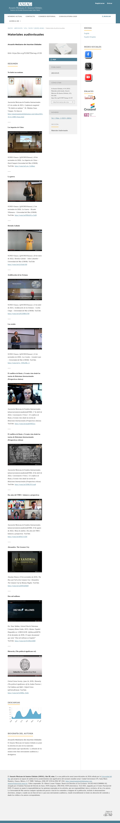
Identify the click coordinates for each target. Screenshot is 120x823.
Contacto (30, 16)
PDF (54, 59)
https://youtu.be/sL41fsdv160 (17, 264)
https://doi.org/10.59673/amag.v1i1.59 (27, 53)
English (86, 33)
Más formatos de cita (61, 102)
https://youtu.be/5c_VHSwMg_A (19, 363)
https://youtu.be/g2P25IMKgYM (18, 314)
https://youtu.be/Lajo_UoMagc (25, 166)
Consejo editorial (47, 16)
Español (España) (90, 37)
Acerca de (14, 21)
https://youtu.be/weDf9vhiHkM (18, 586)
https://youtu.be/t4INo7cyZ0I (17, 537)
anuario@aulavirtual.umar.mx (18, 783)
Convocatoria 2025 (68, 16)
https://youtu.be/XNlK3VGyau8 (25, 484)
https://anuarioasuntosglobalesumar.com (79, 781)
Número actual (15, 16)
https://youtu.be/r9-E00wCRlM (25, 641)
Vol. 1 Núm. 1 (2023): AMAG (34, 28)
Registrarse (99, 3)
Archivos (18, 28)
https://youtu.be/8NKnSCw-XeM (26, 215)
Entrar (109, 3)
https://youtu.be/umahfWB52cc (25, 424)
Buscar (107, 16)
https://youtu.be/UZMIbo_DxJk (18, 693)
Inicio (10, 28)
